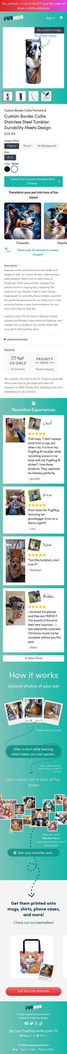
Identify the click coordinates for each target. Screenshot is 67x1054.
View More (35, 658)
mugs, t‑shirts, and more (33, 8)
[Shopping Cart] (61, 18)
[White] (14, 169)
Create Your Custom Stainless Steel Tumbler (32, 181)
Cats (42, 1035)
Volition (44, 1045)
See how (15, 1030)
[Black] (7, 169)
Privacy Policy (46, 1049)
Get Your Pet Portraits (33, 991)
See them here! (51, 838)
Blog (15, 1049)
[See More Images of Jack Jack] (32, 957)
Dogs (26, 1035)
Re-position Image (49, 30)
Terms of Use (28, 1049)
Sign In (50, 18)
